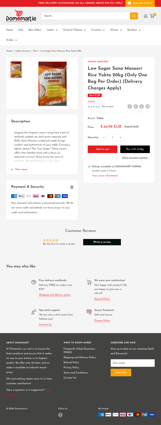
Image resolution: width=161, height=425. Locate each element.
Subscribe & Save (142, 3)
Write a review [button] (102, 242)
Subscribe (121, 372)
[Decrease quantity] (104, 137)
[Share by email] (147, 106)
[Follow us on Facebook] (60, 415)
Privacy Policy (102, 320)
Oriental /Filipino (72, 30)
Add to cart (102, 149)
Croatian (96, 30)
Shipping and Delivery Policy (80, 357)
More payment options (135, 158)
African (114, 30)
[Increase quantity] (120, 137)
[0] (152, 16)
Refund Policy (102, 299)
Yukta (91, 102)
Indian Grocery (22, 51)
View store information (105, 176)
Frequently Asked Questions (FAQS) (79, 351)
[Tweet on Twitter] (141, 106)
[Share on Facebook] (130, 106)
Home (9, 30)
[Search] (134, 15)
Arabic (10, 40)
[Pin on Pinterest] (135, 106)
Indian (50, 30)
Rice (35, 51)
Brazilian (132, 30)
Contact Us (45, 324)
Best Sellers (35, 30)
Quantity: (93, 137)
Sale (20, 30)
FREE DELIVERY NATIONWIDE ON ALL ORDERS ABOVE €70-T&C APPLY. (80, 3)
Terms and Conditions (76, 373)
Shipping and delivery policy (55, 295)
